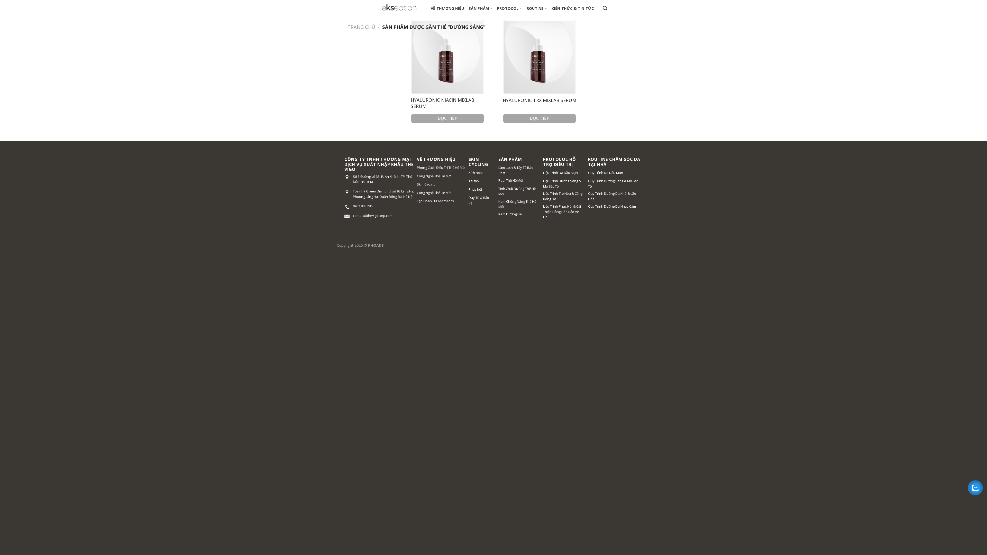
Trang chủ (361, 27)
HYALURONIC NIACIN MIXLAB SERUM (442, 103)
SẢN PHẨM (479, 8)
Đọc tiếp (448, 118)
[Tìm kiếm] (605, 8)
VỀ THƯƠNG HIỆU (447, 8)
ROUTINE (535, 8)
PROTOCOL (507, 8)
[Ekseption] (399, 8)
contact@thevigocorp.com (372, 215)
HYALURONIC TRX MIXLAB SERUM (539, 100)
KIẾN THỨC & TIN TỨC (573, 8)
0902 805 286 (362, 206)
